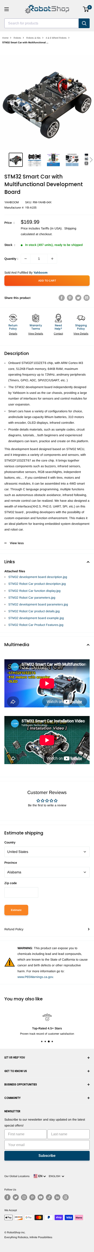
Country (10, 842)
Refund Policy (13, 929)
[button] (91, 160)
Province (10, 862)
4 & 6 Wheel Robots (56, 37)
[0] (86, 9)
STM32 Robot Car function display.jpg (34, 590)
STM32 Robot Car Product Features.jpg (35, 625)
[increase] (52, 258)
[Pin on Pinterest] (70, 298)
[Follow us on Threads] (66, 1197)
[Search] (84, 23)
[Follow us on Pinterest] (32, 1197)
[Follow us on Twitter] (16, 1197)
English (55, 1176)
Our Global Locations (17, 1176)
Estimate (16, 910)
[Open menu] (6, 9)
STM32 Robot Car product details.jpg (34, 611)
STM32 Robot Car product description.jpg (37, 583)
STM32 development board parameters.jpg (38, 604)
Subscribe (47, 1156)
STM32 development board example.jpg (36, 618)
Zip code (10, 883)
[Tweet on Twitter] (78, 298)
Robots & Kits (33, 37)
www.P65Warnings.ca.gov (35, 977)
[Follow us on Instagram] (24, 1197)
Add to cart (47, 280)
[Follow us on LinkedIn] (57, 1197)
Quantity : (11, 258)
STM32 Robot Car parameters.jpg (31, 597)
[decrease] (25, 258)
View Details (35, 333)
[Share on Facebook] (62, 298)
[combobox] (41, 23)
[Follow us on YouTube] (41, 1197)
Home (5, 37)
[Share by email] (87, 298)
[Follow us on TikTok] (49, 1197)
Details (13, 333)
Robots (17, 37)
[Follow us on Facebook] (7, 1197)
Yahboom (11, 202)
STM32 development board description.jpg (37, 577)
